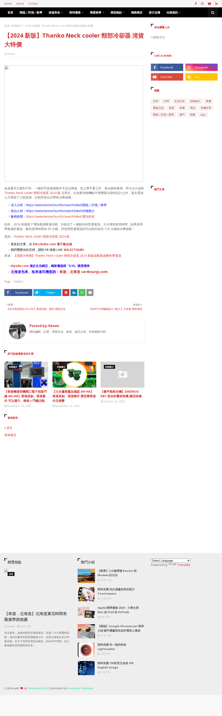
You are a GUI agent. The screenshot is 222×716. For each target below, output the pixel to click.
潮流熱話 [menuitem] (116, 12)
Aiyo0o (16, 266)
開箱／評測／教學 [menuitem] (31, 12)
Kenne (11, 54)
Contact (33, 3)
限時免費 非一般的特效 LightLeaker (112, 647)
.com (25, 266)
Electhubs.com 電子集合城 (52, 244)
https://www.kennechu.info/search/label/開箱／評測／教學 (66, 205)
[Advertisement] (74, 474)
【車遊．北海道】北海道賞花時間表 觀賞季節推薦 (35, 616)
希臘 (208, 101)
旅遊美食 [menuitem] (54, 12)
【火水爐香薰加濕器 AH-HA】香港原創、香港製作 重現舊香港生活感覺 (74, 396)
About (20, 3)
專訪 (192, 108)
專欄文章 (206, 108)
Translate (183, 565)
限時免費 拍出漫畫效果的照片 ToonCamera (116, 591)
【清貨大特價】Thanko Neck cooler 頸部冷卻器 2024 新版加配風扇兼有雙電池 (67, 255)
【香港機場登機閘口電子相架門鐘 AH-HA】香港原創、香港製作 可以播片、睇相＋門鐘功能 (25, 396)
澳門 (181, 114)
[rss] (216, 3)
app (203, 114)
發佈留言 (10, 435)
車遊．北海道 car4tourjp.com (83, 271)
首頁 (7, 26)
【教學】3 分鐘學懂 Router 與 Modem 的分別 (117, 573)
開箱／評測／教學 (163, 114)
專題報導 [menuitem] (95, 12)
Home (8, 3)
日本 (155, 101)
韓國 (192, 114)
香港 (171, 108)
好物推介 (17, 26)
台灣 (166, 101)
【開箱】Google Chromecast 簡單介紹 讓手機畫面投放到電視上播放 (121, 628)
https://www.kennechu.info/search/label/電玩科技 (60, 216)
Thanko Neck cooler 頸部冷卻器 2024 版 (32, 193)
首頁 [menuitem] (10, 12)
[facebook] (196, 3)
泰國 (182, 108)
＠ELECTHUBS (74, 250)
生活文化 (179, 101)
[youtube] (209, 3)
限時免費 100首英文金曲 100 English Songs (115, 665)
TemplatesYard (37, 688)
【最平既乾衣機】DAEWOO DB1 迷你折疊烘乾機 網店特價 (121, 393)
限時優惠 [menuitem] (75, 12)
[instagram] (202, 3)
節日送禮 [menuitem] (154, 12)
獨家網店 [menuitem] (136, 12)
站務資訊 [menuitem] (172, 12)
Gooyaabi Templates (80, 688)
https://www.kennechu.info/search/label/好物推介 (60, 211)
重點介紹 (158, 108)
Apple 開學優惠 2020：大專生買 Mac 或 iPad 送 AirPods (118, 610)
